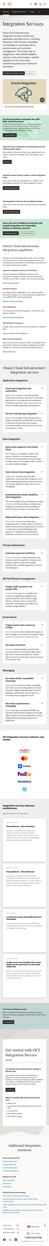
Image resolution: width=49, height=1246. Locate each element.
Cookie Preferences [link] (8, 1229)
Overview (6, 12)
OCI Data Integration (11, 1171)
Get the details (8, 1022)
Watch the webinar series (11, 212)
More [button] (40, 12)
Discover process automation (13, 301)
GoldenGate (10, 476)
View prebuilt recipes (28, 233)
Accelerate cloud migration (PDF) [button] (13, 73)
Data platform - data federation (20, 826)
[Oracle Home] (9, 4)
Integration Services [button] (18, 12)
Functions (9, 637)
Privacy (18, 1225)
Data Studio (11, 504)
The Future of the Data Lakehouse (16, 1196)
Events (8, 632)
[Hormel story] (24, 751)
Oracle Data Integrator (14, 521)
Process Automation (13, 557)
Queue (8, 710)
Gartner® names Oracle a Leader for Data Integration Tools (24, 176)
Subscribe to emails (9, 1232)
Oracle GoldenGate (10, 1168)
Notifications (19, 637)
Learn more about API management (15, 333)
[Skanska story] (24, 782)
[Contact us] (45, 4)
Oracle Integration (10, 1161)
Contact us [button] (31, 73)
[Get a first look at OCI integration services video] (24, 91)
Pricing (32, 12)
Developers (7, 1186)
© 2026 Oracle (7, 1225)
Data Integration (12, 453)
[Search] (31, 4)
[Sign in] (40, 4)
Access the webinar (9, 135)
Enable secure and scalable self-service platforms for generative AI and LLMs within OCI (23, 964)
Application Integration (14, 395)
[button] (4, 4)
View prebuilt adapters (10, 233)
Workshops (7, 1183)
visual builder (33, 403)
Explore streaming (9, 352)
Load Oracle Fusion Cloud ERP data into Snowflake (24, 918)
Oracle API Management (15, 593)
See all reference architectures (15, 813)
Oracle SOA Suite (9, 1164)
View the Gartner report (10, 188)
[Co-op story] (24, 789)
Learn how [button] (7, 162)
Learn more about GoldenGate (13, 317)
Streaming (33, 637)
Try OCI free (10, 1090)
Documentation (9, 1180)
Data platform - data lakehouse (20, 871)
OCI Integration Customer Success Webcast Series (22, 201)
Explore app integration (11, 283)
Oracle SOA (10, 418)
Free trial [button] (8, 1060)
